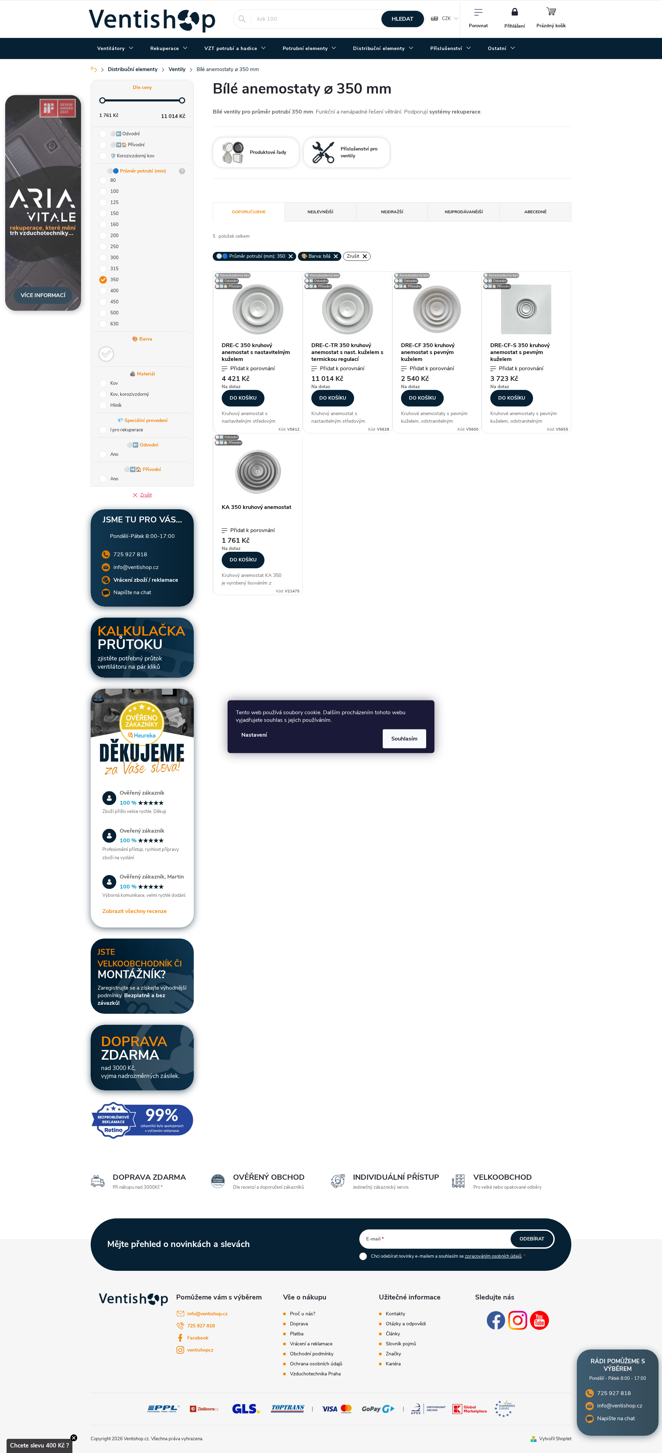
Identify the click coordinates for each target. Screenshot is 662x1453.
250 (114, 247)
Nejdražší (392, 212)
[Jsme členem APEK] (428, 1408)
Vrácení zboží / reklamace (145, 580)
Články (393, 1334)
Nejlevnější (320, 212)
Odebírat (532, 1239)
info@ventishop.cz (136, 567)
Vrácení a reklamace (311, 1344)
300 (114, 258)
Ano (114, 454)
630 (114, 324)
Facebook (198, 1338)
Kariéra (393, 1364)
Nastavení (254, 734)
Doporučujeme (248, 212)
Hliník (116, 405)
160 (114, 225)
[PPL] (163, 1408)
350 (114, 280)
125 (114, 202)
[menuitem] (115, 48)
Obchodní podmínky (311, 1354)
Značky (393, 1354)
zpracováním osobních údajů (493, 1256)
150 (114, 213)
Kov (114, 383)
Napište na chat (132, 592)
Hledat (402, 19)
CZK (446, 19)
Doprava (299, 1324)
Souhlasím (404, 738)
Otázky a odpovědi (406, 1324)
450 (114, 302)
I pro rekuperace (126, 430)
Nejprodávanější (464, 212)
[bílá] (106, 354)
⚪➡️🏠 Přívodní (127, 145)
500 (114, 313)
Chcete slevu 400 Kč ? (39, 1446)
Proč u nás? (302, 1314)
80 (113, 180)
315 (114, 269)
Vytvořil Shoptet (555, 1439)
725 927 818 (130, 554)
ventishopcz (200, 1350)
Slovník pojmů (401, 1344)
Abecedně (535, 212)
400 (114, 291)
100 (114, 191)
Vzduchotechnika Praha (315, 1374)
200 (114, 236)
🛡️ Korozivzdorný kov (132, 156)
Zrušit (146, 495)
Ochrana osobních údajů (316, 1364)
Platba (296, 1334)
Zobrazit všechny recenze (134, 911)
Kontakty (395, 1314)
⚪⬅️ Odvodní (125, 134)
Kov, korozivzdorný (129, 394)
